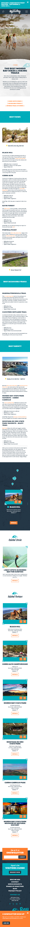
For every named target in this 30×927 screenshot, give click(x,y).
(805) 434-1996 (15, 669)
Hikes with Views (14, 101)
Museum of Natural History (20, 417)
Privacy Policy (15, 891)
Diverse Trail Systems (15, 105)
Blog (15, 889)
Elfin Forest (7, 208)
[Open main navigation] (26, 11)
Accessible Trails (15, 103)
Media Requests (15, 884)
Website (13, 512)
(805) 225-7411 (15, 900)
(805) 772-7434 (15, 708)
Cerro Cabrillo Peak (9, 402)
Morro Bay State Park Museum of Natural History (15, 823)
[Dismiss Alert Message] (27, 2)
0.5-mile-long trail (9, 296)
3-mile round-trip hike (20, 158)
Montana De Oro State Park (15, 743)
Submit (22, 857)
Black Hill (14, 507)
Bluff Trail (4, 428)
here (14, 227)
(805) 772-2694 (15, 788)
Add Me (6, 923)
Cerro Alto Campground (15, 664)
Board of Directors (15, 886)
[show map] (19, 501)
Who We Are (15, 879)
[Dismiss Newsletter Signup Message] (27, 913)
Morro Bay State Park (16, 233)
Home (16, 65)
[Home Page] (15, 11)
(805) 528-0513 (15, 749)
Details (13, 523)
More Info (5, 6)
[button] (14, 478)
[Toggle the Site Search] (3, 11)
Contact (15, 882)
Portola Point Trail (10, 235)
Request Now (15, 872)
